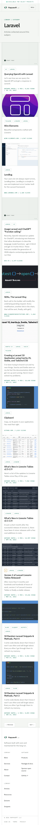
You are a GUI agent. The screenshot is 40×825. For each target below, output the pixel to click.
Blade (7, 627)
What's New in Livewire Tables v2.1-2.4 (18, 519)
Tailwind (8, 121)
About (6, 770)
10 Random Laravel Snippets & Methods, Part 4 (19, 637)
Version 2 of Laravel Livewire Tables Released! (17, 576)
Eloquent (15, 627)
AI (6, 69)
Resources (8, 795)
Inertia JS (9, 346)
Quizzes (7, 801)
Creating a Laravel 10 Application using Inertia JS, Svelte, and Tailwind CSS (17, 358)
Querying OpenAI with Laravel (18, 74)
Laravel (12, 69)
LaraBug (8, 174)
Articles (7, 789)
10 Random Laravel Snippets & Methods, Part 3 (19, 694)
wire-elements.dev (12, 138)
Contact (7, 776)
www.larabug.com (11, 193)
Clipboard (9, 417)
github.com (9, 430)
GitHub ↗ (24, 776)
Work (6, 758)
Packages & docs (27, 764)
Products (24, 758)
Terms (15, 822)
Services (7, 764)
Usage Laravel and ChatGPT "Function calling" (17, 230)
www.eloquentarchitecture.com (16, 314)
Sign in (7, 822)
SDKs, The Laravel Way (15, 296)
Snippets (24, 627)
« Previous (9, 725)
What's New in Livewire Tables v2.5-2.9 (18, 468)
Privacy (23, 822)
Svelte (26, 346)
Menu (32, 7)
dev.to (7, 261)
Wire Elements (11, 125)
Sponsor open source (26, 769)
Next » (32, 725)
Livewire (17, 121)
